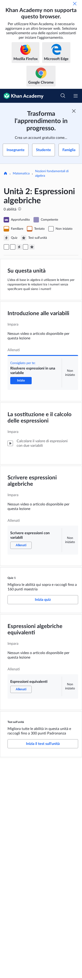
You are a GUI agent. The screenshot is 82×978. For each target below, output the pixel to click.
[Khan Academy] (22, 96)
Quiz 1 (12, 578)
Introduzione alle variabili (38, 313)
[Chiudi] (74, 3)
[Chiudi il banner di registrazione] (73, 111)
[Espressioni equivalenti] (25, 247)
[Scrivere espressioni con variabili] (12, 247)
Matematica (21, 173)
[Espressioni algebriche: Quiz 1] (19, 247)
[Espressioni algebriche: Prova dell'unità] (32, 247)
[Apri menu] (75, 96)
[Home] (5, 173)
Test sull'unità (16, 722)
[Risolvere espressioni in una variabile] (6, 247)
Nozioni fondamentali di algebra (52, 173)
